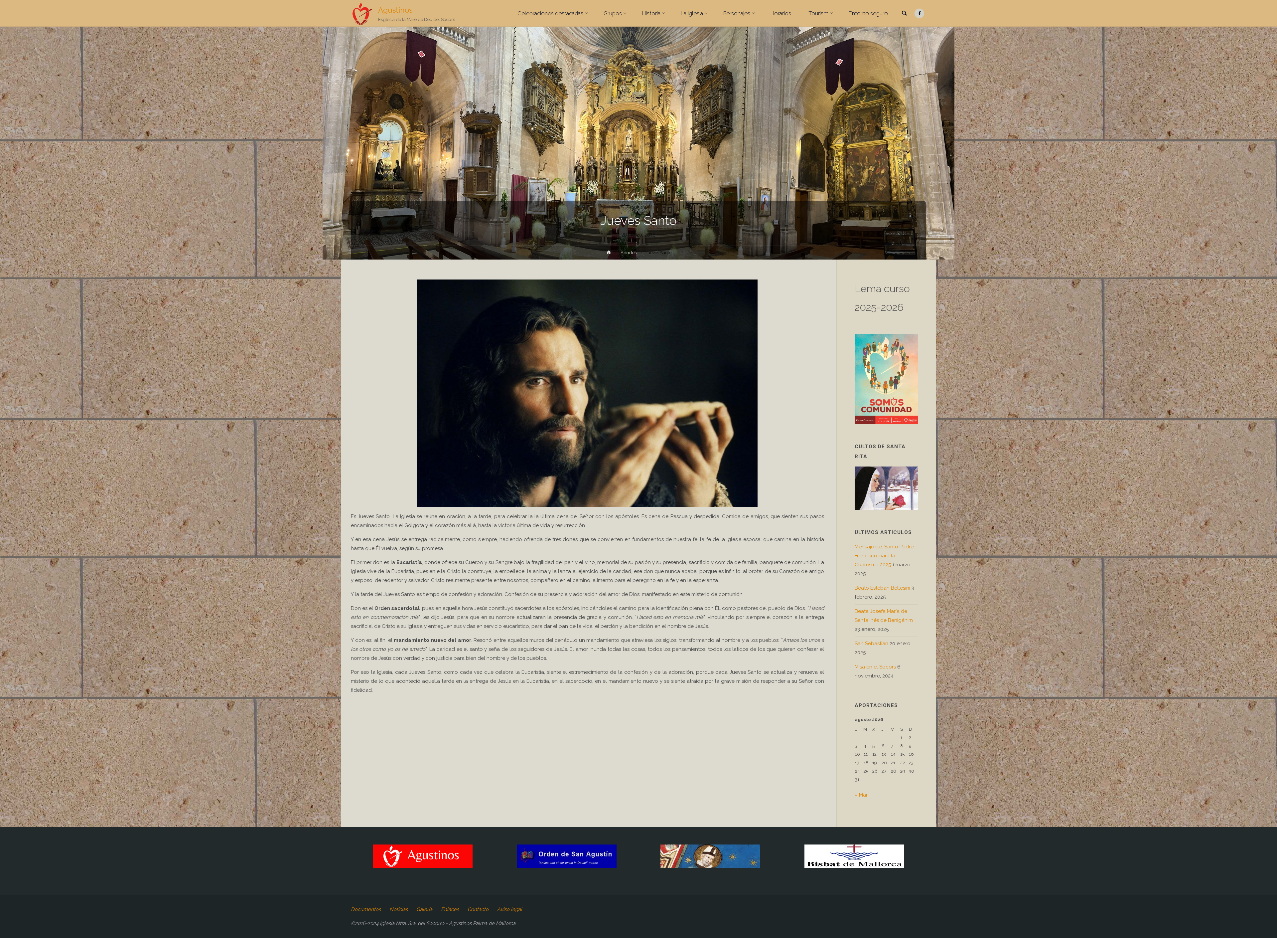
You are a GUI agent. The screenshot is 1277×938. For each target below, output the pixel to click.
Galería (424, 909)
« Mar (861, 795)
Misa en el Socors (875, 667)
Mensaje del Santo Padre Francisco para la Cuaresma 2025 (884, 556)
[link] (904, 13)
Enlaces (450, 909)
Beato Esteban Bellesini (882, 588)
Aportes (629, 252)
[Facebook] (919, 13)
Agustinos (395, 10)
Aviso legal (509, 909)
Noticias (398, 909)
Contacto (478, 909)
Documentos (366, 909)
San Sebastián (871, 644)
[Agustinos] (362, 13)
